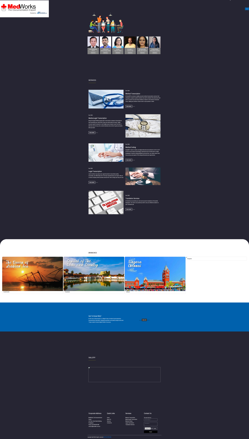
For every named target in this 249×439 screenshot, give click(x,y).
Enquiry (150, 432)
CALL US (144, 320)
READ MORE (128, 106)
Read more (93, 52)
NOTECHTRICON (107, 437)
